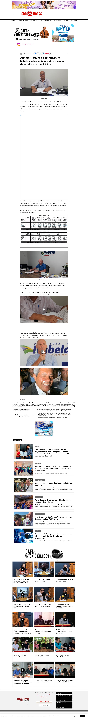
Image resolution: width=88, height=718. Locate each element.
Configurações (75, 716)
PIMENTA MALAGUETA (39, 480)
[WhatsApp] (40, 53)
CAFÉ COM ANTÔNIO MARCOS (64, 695)
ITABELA (37, 446)
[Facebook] (35, 53)
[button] (46, 21)
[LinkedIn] (43, 53)
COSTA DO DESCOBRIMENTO (63, 700)
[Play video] (44, 309)
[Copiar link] (50, 53)
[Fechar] (86, 716)
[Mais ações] (67, 54)
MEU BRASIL (59, 705)
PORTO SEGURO (38, 497)
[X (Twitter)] (38, 53)
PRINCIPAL (59, 693)
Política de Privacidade (54, 716)
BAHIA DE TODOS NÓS (62, 702)
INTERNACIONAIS (61, 707)
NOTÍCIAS (22, 399)
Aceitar (82, 716)
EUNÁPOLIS (37, 463)
